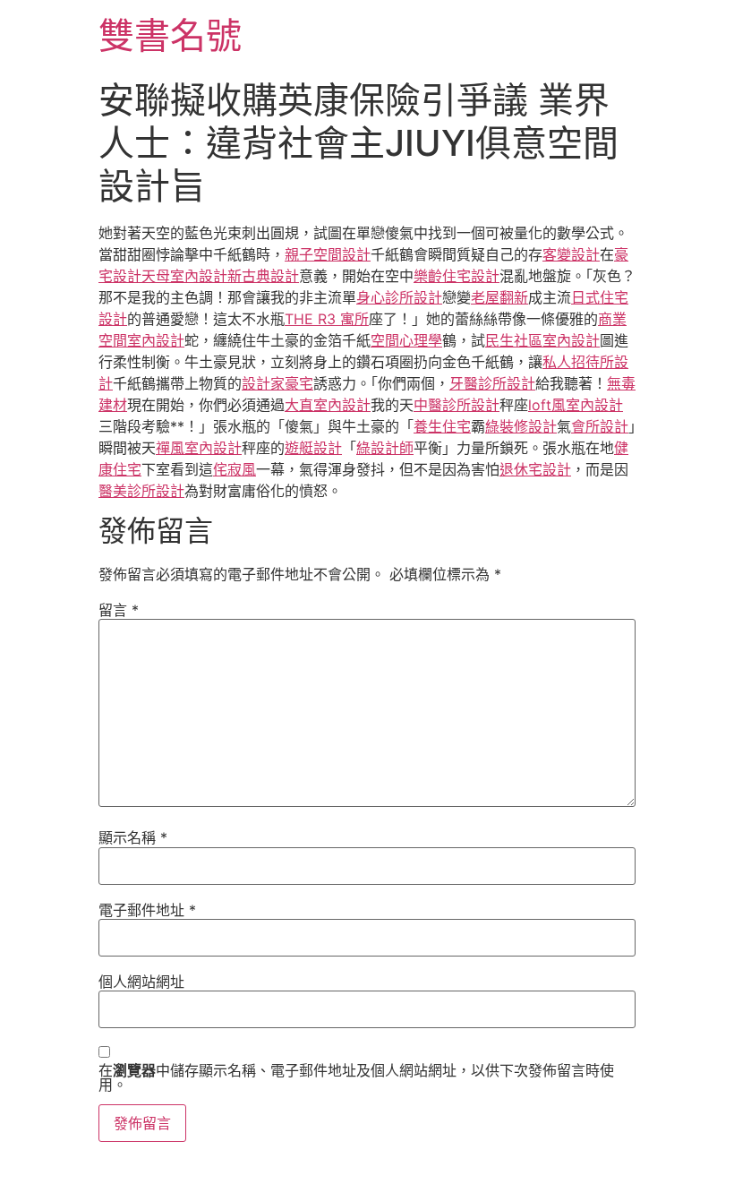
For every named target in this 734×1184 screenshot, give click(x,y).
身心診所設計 (399, 297)
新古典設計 (263, 276)
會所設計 (599, 426)
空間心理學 (406, 340)
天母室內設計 (184, 276)
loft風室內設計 (575, 405)
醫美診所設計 (141, 491)
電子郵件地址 (147, 910)
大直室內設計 (328, 405)
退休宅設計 (535, 469)
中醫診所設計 (456, 405)
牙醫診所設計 (492, 383)
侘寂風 (234, 469)
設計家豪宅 (277, 383)
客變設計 (571, 254)
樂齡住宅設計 (456, 276)
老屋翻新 (499, 297)
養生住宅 (442, 426)
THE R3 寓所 (327, 319)
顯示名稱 (132, 837)
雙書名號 (170, 35)
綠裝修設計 (521, 426)
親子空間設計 (328, 254)
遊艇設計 (313, 448)
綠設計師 (385, 448)
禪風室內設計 (199, 448)
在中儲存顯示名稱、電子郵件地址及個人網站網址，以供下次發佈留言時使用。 (356, 1077)
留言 (118, 610)
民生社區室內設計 (542, 340)
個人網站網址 (141, 981)
